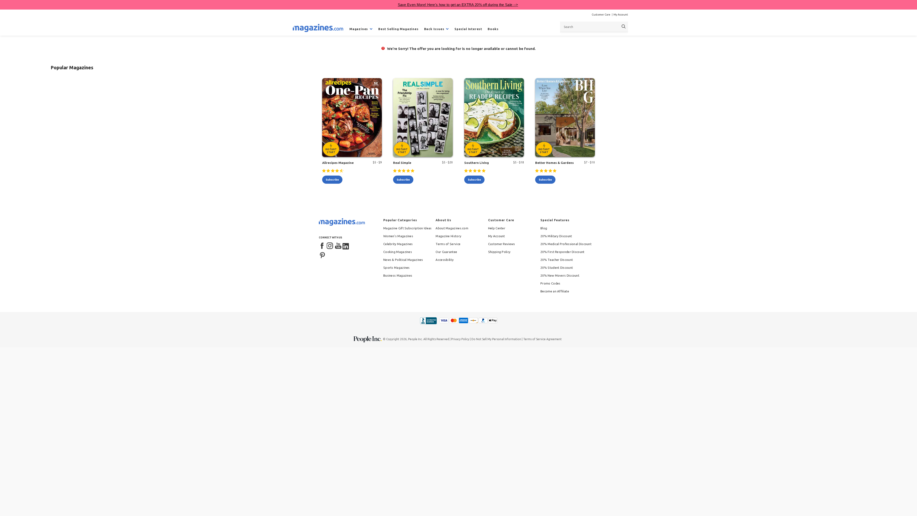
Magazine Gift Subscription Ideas (407, 228)
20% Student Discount (556, 267)
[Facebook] (322, 246)
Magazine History (448, 236)
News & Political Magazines (403, 259)
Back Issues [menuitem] (434, 29)
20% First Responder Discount (562, 251)
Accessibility (444, 259)
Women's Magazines (398, 236)
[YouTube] (338, 246)
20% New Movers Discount (559, 275)
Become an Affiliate (554, 291)
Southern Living (476, 162)
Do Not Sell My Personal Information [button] (496, 339)
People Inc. (415, 339)
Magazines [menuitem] (358, 29)
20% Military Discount (556, 236)
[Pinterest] (322, 254)
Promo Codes (550, 283)
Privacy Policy (460, 339)
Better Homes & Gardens (554, 162)
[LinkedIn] (346, 246)
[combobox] (594, 27)
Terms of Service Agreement (542, 339)
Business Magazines (397, 275)
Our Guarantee (446, 251)
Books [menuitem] (493, 29)
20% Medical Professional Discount (566, 244)
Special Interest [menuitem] (468, 29)
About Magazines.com (452, 228)
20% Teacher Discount (556, 259)
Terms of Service (448, 244)
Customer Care (601, 14)
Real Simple (402, 162)
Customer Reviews (501, 244)
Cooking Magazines (397, 251)
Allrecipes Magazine (338, 162)
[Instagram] (330, 246)
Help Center (496, 228)
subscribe (332, 179)
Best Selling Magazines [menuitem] (398, 29)
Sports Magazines (396, 267)
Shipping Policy (499, 251)
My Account (620, 14)
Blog (543, 228)
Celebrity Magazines (398, 244)
